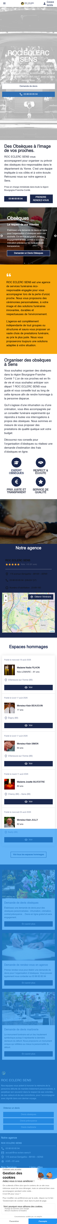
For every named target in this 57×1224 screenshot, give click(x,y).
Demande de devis (28, 86)
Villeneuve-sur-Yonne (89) (20, 680)
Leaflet (52, 631)
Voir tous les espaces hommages (28, 855)
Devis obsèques (28, 1114)
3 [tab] (32, 263)
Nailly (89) (13, 832)
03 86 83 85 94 (16, 199)
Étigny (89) (13, 718)
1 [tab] (24, 263)
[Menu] (4, 3)
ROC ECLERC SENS (11, 1143)
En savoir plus (28, 924)
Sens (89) (25, 794)
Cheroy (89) (13, 794)
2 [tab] (28, 263)
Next (55, 236)
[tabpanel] (28, 236)
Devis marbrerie (28, 1127)
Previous (1, 236)
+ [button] (6, 596)
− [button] (6, 600)
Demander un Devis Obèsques (28, 253)
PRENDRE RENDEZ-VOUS (41, 198)
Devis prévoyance (28, 1121)
